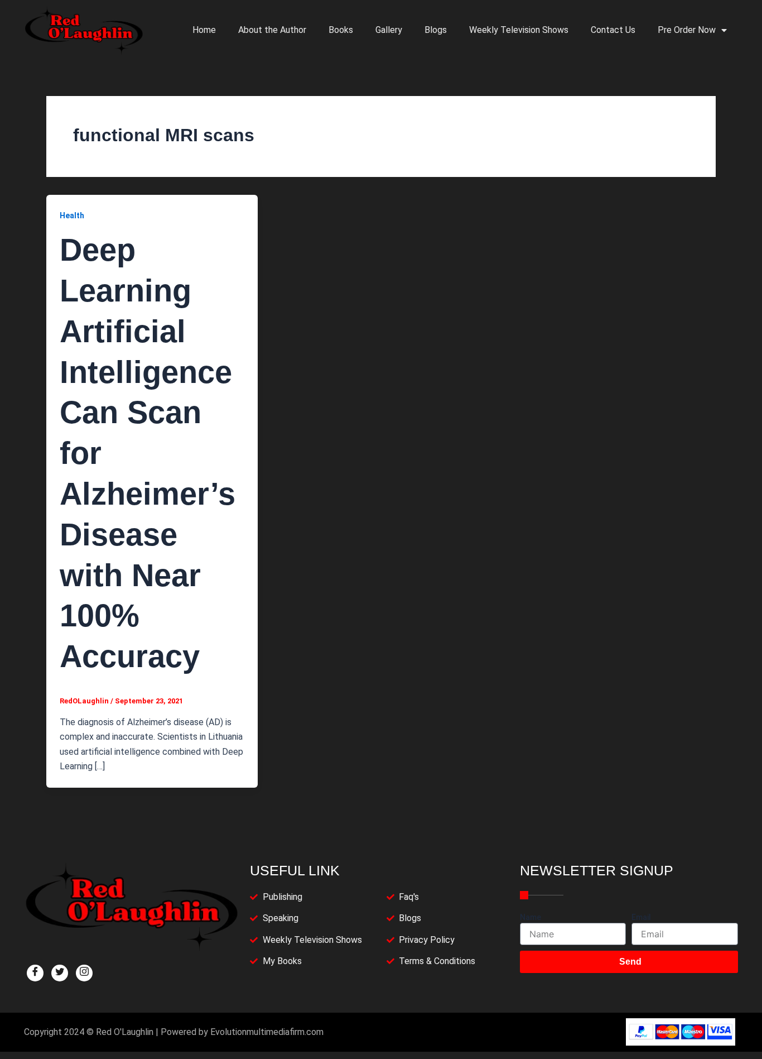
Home (204, 30)
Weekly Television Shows (518, 30)
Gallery (388, 30)
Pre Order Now (687, 30)
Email (641, 917)
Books (341, 30)
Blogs (436, 30)
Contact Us (613, 30)
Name (530, 917)
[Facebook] (35, 973)
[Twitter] (59, 973)
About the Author (272, 30)
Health (72, 215)
